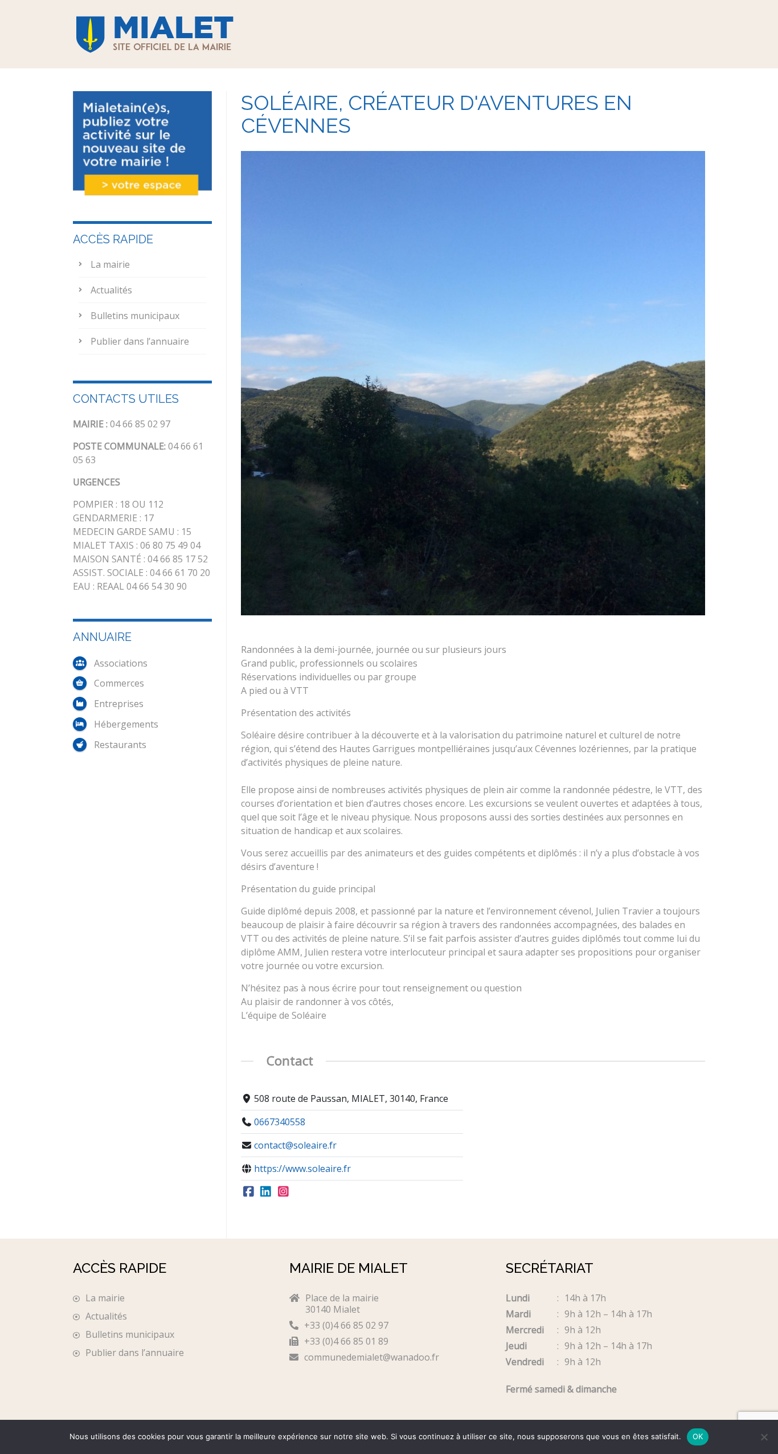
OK (698, 1436)
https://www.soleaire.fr (302, 1168)
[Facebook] (248, 1192)
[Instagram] (283, 1192)
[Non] (763, 1437)
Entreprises (119, 703)
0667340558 (279, 1122)
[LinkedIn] (266, 1192)
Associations (121, 663)
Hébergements (126, 724)
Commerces (119, 683)
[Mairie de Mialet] (172, 34)
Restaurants (120, 744)
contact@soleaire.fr (295, 1145)
